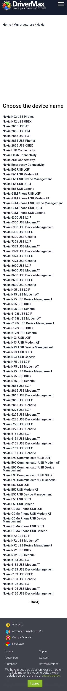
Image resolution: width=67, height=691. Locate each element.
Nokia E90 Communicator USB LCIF (27, 458)
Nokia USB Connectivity (19, 150)
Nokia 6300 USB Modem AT (21, 222)
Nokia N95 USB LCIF (16, 289)
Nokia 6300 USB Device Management (28, 227)
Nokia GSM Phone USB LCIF (22, 193)
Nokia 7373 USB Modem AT (21, 246)
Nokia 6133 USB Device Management (28, 569)
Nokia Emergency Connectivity (23, 165)
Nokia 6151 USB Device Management (28, 443)
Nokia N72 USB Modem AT (21, 540)
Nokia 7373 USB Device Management (28, 251)
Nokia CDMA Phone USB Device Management (24, 520)
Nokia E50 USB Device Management (27, 494)
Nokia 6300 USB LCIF (17, 217)
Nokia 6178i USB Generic (20, 333)
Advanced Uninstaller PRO (27, 631)
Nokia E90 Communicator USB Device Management (28, 469)
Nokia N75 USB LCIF (16, 362)
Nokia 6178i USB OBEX (18, 328)
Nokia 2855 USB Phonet (19, 140)
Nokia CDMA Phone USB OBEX (23, 526)
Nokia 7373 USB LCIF (17, 241)
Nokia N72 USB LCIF (16, 536)
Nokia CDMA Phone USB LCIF (23, 509)
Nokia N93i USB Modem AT (21, 342)
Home (9, 651)
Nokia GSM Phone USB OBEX (22, 208)
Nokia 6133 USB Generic (19, 579)
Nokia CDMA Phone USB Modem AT (27, 513)
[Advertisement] (33, 66)
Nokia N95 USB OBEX (17, 304)
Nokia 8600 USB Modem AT (21, 270)
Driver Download (48, 664)
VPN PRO (17, 625)
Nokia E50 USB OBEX (17, 499)
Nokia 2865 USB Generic (19, 405)
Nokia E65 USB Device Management (27, 179)
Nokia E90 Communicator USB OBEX (27, 475)
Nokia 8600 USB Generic (19, 285)
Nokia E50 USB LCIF (16, 485)
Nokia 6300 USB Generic (19, 237)
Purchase (11, 664)
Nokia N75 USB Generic (19, 381)
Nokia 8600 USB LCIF (17, 265)
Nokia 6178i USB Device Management (28, 323)
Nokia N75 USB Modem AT (21, 366)
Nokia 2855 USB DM (16, 131)
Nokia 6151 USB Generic (19, 453)
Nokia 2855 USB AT (16, 126)
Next (35, 602)
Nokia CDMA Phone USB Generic (25, 531)
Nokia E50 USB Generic (18, 504)
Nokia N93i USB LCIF (17, 337)
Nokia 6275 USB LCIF (17, 410)
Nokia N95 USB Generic (19, 309)
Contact (43, 657)
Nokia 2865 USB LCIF (17, 386)
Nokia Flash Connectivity (19, 155)
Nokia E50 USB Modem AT (20, 489)
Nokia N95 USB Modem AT (21, 294)
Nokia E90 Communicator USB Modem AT (31, 462)
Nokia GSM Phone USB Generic (24, 213)
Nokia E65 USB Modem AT (20, 174)
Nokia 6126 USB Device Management (28, 593)
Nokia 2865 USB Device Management (28, 395)
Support (44, 651)
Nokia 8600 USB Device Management (28, 275)
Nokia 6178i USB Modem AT (22, 318)
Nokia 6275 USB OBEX (18, 424)
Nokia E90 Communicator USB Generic (29, 480)
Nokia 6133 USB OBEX (18, 574)
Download (12, 657)
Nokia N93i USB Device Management (28, 347)
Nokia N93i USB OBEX (17, 352)
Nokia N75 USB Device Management (27, 371)
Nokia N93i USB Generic (19, 357)
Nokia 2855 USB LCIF (17, 136)
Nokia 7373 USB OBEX (18, 256)
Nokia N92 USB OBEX (17, 121)
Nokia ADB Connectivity (19, 160)
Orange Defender (22, 637)
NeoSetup (18, 643)
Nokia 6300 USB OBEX (18, 232)
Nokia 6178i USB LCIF (17, 313)
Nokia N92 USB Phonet (18, 116)
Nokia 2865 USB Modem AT (21, 390)
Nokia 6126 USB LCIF (17, 584)
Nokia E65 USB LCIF (16, 169)
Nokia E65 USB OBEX (17, 184)
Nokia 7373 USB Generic (19, 261)
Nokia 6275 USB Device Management (28, 419)
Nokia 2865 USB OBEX (18, 400)
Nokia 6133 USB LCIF (17, 560)
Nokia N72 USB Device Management (27, 545)
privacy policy (51, 675)
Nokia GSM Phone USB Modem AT (26, 198)
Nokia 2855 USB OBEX (18, 145)
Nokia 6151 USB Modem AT (21, 438)
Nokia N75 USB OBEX (17, 376)
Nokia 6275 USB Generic (19, 429)
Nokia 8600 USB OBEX (18, 280)
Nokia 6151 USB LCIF (17, 434)
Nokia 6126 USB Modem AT (21, 588)
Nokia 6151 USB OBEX (18, 448)
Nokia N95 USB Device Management (27, 299)
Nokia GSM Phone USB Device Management (33, 203)
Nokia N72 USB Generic (19, 555)
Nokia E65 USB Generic (18, 189)
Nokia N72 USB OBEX (17, 550)
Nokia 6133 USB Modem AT (21, 564)
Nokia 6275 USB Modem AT (21, 414)
